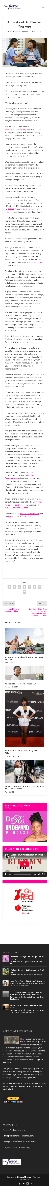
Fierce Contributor (22, 31)
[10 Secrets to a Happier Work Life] (24, 673)
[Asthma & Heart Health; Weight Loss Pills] (24, 718)
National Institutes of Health (16, 508)
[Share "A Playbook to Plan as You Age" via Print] (24, 591)
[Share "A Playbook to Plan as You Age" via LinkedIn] (34, 586)
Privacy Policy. (25, 1147)
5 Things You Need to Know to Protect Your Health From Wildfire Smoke (27, 993)
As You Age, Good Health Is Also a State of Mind (24, 658)
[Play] (6, 874)
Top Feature (37, 975)
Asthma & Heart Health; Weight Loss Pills (23, 752)
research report (37, 262)
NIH (9, 516)
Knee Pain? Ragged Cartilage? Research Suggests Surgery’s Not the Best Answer (27, 982)
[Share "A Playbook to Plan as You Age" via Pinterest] (29, 586)
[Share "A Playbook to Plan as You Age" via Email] (39, 586)
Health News (28, 975)
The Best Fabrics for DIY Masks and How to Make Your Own (24, 787)
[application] (25, 864)
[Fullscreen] (43, 874)
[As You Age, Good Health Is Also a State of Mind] (24, 641)
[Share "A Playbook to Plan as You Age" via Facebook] (9, 586)
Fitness (12, 986)
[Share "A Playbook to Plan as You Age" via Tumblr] (24, 586)
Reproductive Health (31, 962)
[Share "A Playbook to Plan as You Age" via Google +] (19, 586)
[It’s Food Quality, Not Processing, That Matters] (6, 971)
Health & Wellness (16, 962)
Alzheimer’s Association (29, 513)
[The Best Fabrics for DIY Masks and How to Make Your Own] (24, 771)
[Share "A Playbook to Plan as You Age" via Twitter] (14, 586)
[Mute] (39, 874)
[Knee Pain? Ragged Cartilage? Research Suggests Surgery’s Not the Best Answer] (6, 983)
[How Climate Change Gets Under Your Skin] (6, 1007)
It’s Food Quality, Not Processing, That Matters (27, 971)
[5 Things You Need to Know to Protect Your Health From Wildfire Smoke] (6, 994)
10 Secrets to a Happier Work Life (21, 684)
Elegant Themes (24, 1177)
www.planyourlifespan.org (15, 129)
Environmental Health (17, 997)
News (41, 997)
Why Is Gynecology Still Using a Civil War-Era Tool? (28, 958)
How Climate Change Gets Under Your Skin (26, 1006)
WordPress (24, 1180)
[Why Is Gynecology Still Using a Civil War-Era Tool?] (6, 958)
